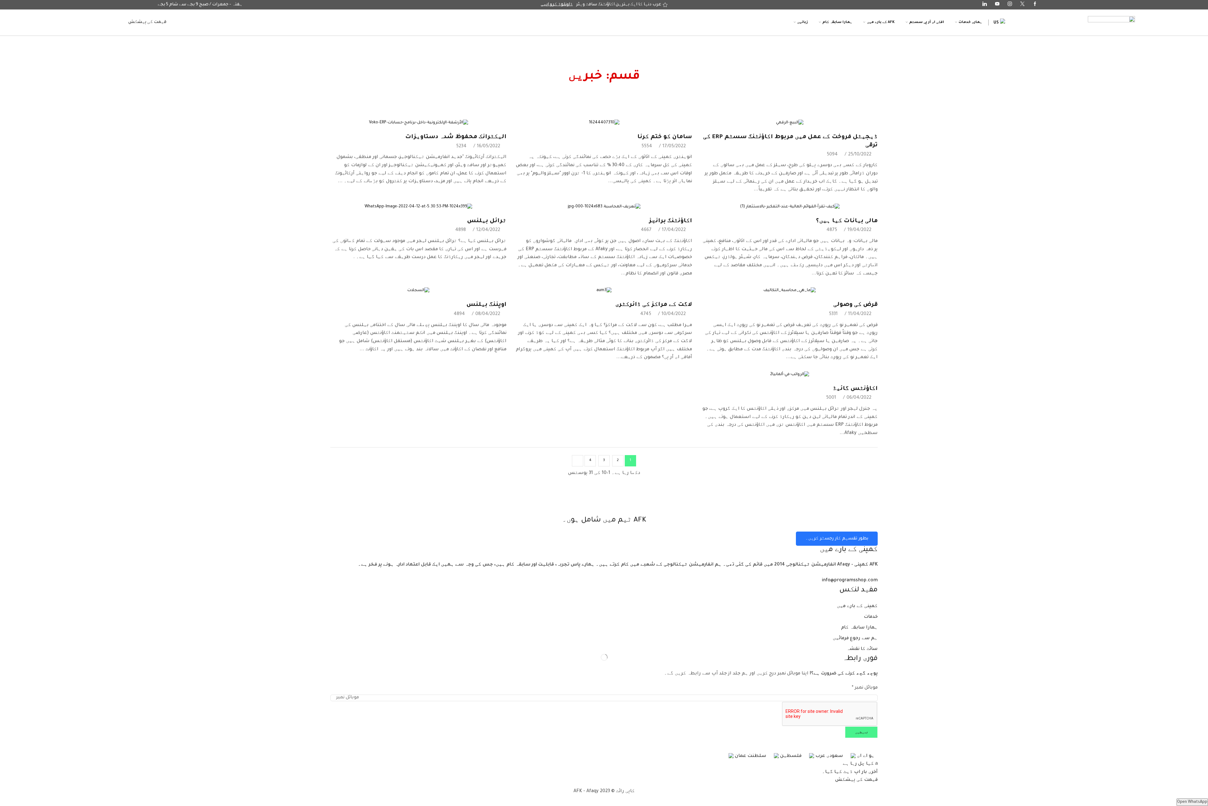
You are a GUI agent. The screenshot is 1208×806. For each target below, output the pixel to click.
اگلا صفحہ (577, 460)
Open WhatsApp (1192, 802)
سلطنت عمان (750, 756)
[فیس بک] (1035, 5)
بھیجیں (861, 733)
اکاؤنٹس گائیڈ (855, 389)
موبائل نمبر (865, 687)
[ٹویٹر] (1022, 5)
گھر (643, 64)
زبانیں (802, 22)
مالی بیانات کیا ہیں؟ (847, 221)
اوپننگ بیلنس (486, 305)
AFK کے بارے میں (881, 22)
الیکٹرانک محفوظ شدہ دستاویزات (455, 137)
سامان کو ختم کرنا (664, 137)
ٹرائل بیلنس (486, 221)
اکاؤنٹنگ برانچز (670, 221)
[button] (147, 22)
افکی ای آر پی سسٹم (926, 22)
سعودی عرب (828, 756)
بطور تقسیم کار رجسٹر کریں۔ (836, 538)
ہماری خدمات (970, 22)
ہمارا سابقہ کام (837, 22)
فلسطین (790, 756)
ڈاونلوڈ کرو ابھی (557, 5)
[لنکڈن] (984, 5)
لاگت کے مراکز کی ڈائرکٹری (653, 305)
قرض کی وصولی (855, 305)
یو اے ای (865, 756)
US (996, 23)
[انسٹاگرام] (1010, 5)
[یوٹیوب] (997, 5)
